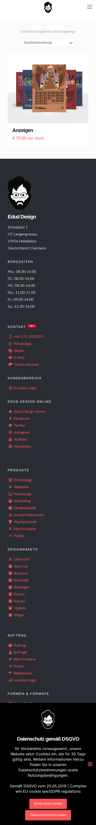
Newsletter (23, 446)
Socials (19, 601)
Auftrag (19, 645)
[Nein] (90, 764)
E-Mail (18, 358)
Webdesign (22, 494)
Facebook (21, 418)
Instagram (21, 432)
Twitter (19, 425)
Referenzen (22, 673)
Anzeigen (22, 130)
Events (19, 594)
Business (20, 573)
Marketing (22, 501)
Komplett (21, 580)
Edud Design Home (29, 411)
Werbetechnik (25, 522)
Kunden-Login (25, 388)
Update (19, 608)
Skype (18, 351)
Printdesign (22, 480)
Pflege (18, 615)
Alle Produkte (24, 529)
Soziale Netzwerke (28, 515)
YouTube (20, 439)
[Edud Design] (48, 7)
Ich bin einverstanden (48, 803)
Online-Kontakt (26, 364)
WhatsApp (22, 344)
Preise (18, 536)
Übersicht (21, 559)
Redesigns (21, 587)
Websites (21, 487)
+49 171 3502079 (28, 337)
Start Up (20, 566)
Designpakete (24, 508)
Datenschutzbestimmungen (48, 815)
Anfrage (20, 652)
